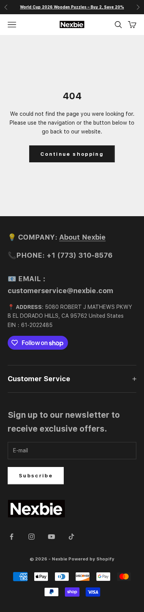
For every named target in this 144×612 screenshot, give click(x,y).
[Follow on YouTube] (51, 536)
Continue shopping (72, 154)
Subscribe (36, 476)
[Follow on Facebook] (11, 536)
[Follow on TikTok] (71, 536)
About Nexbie (82, 237)
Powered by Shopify (91, 559)
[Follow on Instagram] (31, 536)
